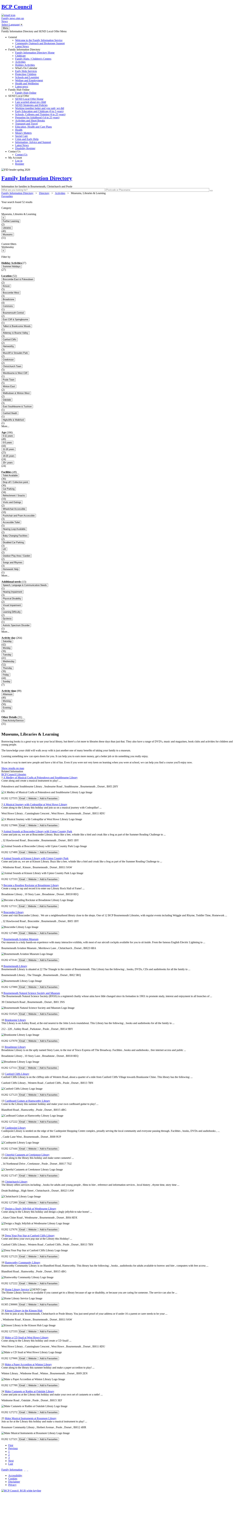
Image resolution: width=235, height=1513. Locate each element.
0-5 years (7, 442)
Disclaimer (14, 1481)
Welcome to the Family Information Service (38, 40)
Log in (18, 160)
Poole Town (8, 379)
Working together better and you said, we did (39, 108)
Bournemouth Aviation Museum (20, 939)
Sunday (6, 681)
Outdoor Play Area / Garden (16, 556)
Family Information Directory (31, 68)
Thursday (7, 668)
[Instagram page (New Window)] (27, 1469)
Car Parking (8, 489)
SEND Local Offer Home (29, 98)
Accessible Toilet (11, 522)
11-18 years (8, 449)
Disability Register (25, 148)
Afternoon (7, 694)
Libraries (7, 228)
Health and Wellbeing (27, 83)
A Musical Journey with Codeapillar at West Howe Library (35, 804)
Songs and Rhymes (12, 562)
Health (18, 129)
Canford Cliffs (9, 339)
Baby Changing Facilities (15, 535)
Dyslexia (7, 618)
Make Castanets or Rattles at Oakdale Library (29, 1391)
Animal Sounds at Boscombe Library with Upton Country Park (37, 831)
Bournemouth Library (15, 966)
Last (10, 1463)
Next (11, 1460)
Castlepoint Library (15, 1127)
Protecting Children (25, 74)
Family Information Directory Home (35, 52)
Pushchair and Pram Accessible (19, 515)
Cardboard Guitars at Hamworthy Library (27, 1100)
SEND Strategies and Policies (31, 105)
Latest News (22, 46)
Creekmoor (8, 359)
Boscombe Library (13, 912)
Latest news (21, 86)
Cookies (12, 1478)
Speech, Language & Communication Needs (25, 585)
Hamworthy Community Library (22, 1262)
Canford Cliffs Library (17, 1073)
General (36, 42)
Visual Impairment (12, 605)
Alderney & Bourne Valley (15, 333)
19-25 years (8, 456)
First (10, 1445)
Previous (13, 1448)
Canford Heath (10, 413)
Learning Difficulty (12, 612)
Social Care (21, 136)
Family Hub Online (22, 91)
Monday (7, 648)
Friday (6, 674)
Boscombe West (11, 292)
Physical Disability (12, 598)
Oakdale (7, 400)
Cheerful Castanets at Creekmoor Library (27, 1154)
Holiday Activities (25, 64)
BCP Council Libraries (13, 774)
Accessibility (15, 1475)
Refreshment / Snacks (14, 495)
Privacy (12, 1484)
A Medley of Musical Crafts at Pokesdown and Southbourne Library (40, 777)
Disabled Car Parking (13, 542)
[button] (117, 202)
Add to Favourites (49, 798)
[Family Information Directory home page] (21, 1490)
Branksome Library (15, 1020)
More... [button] (5, 426)
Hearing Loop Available (14, 529)
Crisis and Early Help (27, 139)
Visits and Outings (12, 502)
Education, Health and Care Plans (33, 126)
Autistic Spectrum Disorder (16, 625)
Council (16, 7)
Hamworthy (8, 346)
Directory (44, 193)
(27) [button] (24, 263)
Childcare (20, 55)
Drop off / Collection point (15, 482)
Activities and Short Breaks (30, 120)
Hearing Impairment (12, 592)
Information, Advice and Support (33, 142)
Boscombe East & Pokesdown (18, 279)
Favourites (7, 196)
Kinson (6, 286)
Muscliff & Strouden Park (15, 353)
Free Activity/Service (13, 720)
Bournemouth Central (13, 312)
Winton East (9, 386)
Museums (8, 234)
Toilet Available (10, 475)
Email (22, 798)
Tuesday (7, 654)
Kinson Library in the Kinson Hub (23, 1310)
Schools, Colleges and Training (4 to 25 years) (40, 114)
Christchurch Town (12, 366)
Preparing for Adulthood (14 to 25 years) (37, 117)
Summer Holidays (11, 266)
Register (19, 163)
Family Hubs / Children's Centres (33, 58)
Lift (4, 549)
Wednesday (8, 661)
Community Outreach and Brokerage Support (40, 43)
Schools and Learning (27, 77)
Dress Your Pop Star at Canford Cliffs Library (30, 1235)
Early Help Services (26, 71)
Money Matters (23, 132)
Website (32, 798)
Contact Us (17, 153)
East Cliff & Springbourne (15, 319)
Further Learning (11, 221)
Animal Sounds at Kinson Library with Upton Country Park (35, 858)
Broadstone (8, 299)
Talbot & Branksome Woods (17, 326)
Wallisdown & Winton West (16, 393)
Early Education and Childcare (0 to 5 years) (39, 111)
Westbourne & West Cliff (15, 373)
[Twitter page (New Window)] (24, 1469)
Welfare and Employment (29, 80)
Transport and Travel (26, 123)
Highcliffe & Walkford (13, 420)
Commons (8, 306)
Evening (7, 707)
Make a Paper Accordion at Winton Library (28, 1364)
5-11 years (8, 436)
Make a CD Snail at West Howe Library (27, 1337)
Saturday (7, 641)
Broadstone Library (15, 1047)
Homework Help (10, 569)
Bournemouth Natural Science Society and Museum (31, 993)
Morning (7, 701)
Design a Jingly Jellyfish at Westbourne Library (30, 1208)
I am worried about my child (30, 102)
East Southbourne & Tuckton (17, 406)
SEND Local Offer (36, 122)
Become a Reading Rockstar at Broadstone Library (31, 885)
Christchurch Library (16, 1181)
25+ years (8, 462)
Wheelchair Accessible (14, 509)
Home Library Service (17, 1289)
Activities (20, 61)
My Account (16, 160)
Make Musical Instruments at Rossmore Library (30, 1418)
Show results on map (12, 768)
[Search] (211, 190)
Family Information (11, 1469)
